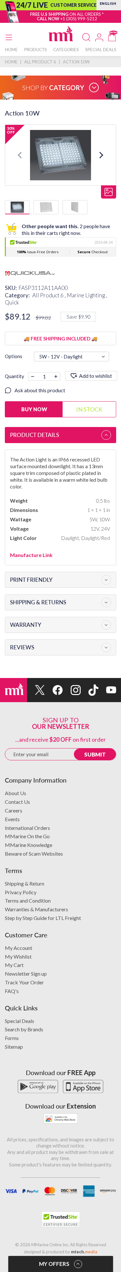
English (108, 3)
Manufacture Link (31, 555)
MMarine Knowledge (28, 845)
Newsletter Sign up (26, 973)
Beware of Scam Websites (34, 853)
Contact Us (17, 802)
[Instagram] (71, 690)
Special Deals (19, 1021)
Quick (12, 302)
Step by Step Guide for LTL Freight (43, 918)
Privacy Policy (20, 892)
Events (12, 819)
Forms (12, 1038)
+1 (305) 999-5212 (78, 18)
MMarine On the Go (27, 836)
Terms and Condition (28, 900)
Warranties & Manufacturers (36, 909)
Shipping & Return (24, 883)
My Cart (14, 965)
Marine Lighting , (87, 295)
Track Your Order (24, 982)
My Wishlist (18, 956)
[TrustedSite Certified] (60, 1220)
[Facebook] (54, 690)
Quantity (14, 376)
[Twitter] (36, 690)
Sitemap (14, 1047)
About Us (15, 793)
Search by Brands (24, 1029)
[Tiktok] (89, 690)
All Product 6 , (49, 295)
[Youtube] (107, 690)
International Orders (27, 828)
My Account (18, 948)
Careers (13, 810)
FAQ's (12, 991)
